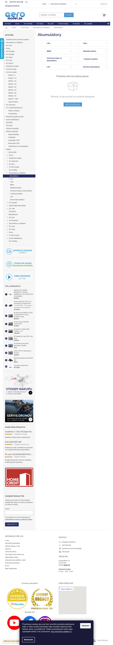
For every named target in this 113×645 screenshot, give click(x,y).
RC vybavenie (10, 105)
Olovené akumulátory (17, 200)
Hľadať (69, 15)
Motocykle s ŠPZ (14, 143)
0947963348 (66, 545)
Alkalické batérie (15, 188)
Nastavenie (28, 640)
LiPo (11, 179)
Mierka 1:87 (12, 96)
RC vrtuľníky (13, 170)
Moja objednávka (11, 568)
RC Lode (9, 60)
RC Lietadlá (10, 54)
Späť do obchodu (72, 104)
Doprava (8, 549)
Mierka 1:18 (12, 81)
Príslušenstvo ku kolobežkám (18, 146)
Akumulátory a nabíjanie (14, 42)
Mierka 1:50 (12, 93)
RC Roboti (9, 63)
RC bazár (9, 125)
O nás (44, 4)
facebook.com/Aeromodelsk (71, 548)
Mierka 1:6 (11, 75)
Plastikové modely (12, 66)
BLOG (7, 566)
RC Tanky (9, 57)
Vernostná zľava (10, 551)
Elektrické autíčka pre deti (15, 117)
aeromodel (65, 552)
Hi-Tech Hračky (11, 69)
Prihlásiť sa (12, 524)
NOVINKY (9, 122)
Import (8, 149)
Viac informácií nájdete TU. (61, 632)
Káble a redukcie (14, 111)
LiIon (11, 182)
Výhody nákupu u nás (12, 546)
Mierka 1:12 (12, 78)
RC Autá (9, 45)
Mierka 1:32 (12, 87)
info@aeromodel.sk (68, 542)
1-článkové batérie (16, 194)
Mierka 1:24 (12, 84)
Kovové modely (11, 72)
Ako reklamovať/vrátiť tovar (14, 554)
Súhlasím (85, 626)
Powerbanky (12, 114)
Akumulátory (13, 176)
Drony (8, 48)
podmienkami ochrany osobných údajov (18, 519)
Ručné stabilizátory (12, 120)
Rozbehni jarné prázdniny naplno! (17, 39)
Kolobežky (11, 137)
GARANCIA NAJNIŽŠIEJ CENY (15, 560)
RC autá (11, 164)
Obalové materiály (12, 128)
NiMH (12, 185)
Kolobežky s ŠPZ (14, 140)
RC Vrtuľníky (10, 51)
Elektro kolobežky (12, 131)
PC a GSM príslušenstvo (14, 108)
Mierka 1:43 (12, 90)
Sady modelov (13, 102)
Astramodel (12, 152)
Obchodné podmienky (58, 4)
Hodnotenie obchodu (12, 563)
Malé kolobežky (13, 134)
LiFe (11, 197)
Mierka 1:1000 (13, 99)
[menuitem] (8, 23)
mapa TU (67, 565)
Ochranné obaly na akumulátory (21, 191)
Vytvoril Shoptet (102, 640)
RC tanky (12, 229)
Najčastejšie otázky (11, 557)
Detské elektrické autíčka (17, 205)
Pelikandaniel (12, 214)
